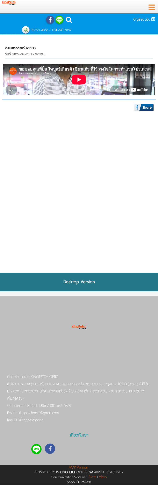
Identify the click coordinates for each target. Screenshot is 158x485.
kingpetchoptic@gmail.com (38, 413)
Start (92, 477)
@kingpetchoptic (30, 420)
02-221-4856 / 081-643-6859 (49, 405)
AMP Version (78, 467)
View (103, 477)
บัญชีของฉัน (142, 19)
